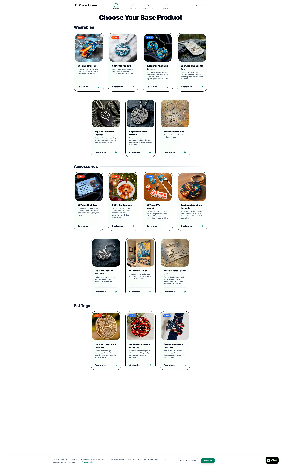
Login (200, 5)
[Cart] (206, 5)
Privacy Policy (88, 462)
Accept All (208, 461)
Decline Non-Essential (188, 461)
